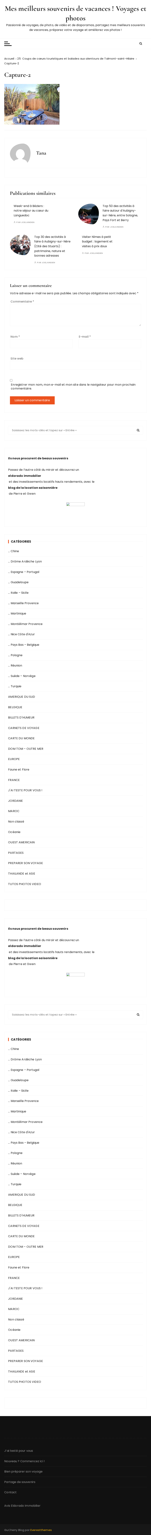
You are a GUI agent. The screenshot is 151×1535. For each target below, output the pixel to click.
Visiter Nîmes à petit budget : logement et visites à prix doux (97, 241)
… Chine (13, 551)
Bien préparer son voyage (23, 1471)
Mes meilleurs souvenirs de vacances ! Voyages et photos (75, 13)
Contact (10, 1492)
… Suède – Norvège (22, 676)
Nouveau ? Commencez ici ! (24, 1461)
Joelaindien (28, 222)
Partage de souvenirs (19, 1482)
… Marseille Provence (23, 603)
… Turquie (14, 686)
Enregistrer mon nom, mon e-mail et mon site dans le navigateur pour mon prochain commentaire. (73, 386)
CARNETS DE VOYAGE (23, 728)
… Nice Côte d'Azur (21, 634)
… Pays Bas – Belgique (23, 645)
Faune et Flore (18, 769)
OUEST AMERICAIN (21, 842)
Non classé (16, 821)
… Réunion (15, 665)
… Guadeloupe (18, 582)
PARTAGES (16, 853)
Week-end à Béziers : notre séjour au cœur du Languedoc (31, 210)
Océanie (14, 832)
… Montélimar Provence (25, 624)
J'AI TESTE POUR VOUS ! (25, 790)
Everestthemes (41, 1530)
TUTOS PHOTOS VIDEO (24, 884)
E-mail (85, 337)
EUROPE (14, 759)
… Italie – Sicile (18, 593)
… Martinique (17, 613)
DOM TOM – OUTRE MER (25, 749)
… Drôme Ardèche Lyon (25, 561)
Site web (16, 358)
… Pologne (15, 655)
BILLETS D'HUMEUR (21, 717)
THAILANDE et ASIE (21, 873)
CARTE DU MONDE (21, 738)
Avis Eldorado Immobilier (22, 1506)
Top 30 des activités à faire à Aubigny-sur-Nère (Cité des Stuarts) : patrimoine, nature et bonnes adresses (52, 246)
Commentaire (22, 301)
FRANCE (14, 780)
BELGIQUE (15, 707)
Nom (15, 337)
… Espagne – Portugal (23, 572)
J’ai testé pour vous (18, 1451)
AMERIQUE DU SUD (21, 697)
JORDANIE (15, 801)
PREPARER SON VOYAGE (25, 863)
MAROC (13, 811)
